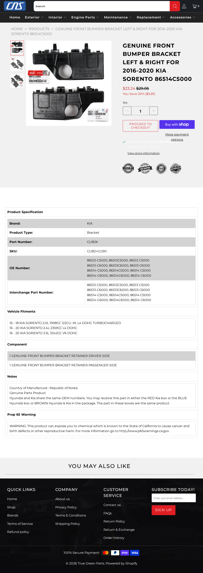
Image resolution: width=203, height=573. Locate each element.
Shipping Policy (67, 524)
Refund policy (18, 532)
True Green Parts (91, 563)
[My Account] (184, 6)
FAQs (107, 513)
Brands (12, 515)
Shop (11, 507)
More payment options (177, 137)
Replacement (149, 17)
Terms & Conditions (70, 515)
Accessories (181, 17)
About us (62, 499)
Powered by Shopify (121, 563)
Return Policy (114, 521)
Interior (56, 17)
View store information (143, 153)
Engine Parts (83, 17)
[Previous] (29, 83)
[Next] (116, 83)
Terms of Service (20, 524)
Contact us (112, 505)
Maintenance (116, 17)
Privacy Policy (66, 507)
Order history (113, 538)
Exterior (33, 17)
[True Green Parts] (15, 6)
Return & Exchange (119, 530)
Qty (125, 102)
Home (15, 17)
